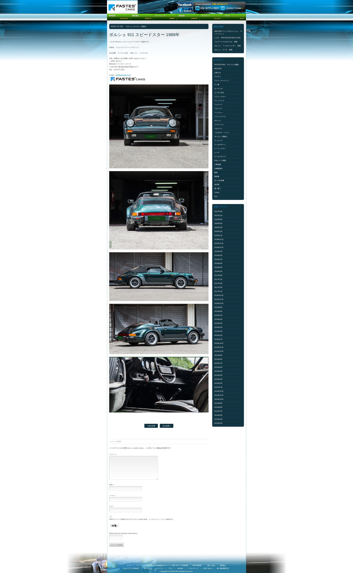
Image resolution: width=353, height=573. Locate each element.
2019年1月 (218, 259)
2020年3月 (218, 227)
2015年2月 (218, 383)
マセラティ (218, 129)
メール (112, 495)
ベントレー (218, 113)
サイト (111, 506)
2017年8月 (218, 275)
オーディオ (218, 89)
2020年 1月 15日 (117, 26)
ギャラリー (160, 568)
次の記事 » (167, 426)
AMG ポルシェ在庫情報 (180, 565)
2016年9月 (218, 307)
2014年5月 (218, 419)
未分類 (216, 184)
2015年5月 (218, 371)
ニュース (139, 565)
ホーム (129, 565)
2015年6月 (218, 367)
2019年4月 (218, 251)
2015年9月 (218, 355)
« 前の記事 (151, 426)
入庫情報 (217, 164)
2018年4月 (218, 271)
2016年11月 (218, 299)
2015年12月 (218, 343)
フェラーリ (218, 105)
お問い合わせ (207, 568)
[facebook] (185, 4)
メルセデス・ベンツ (221, 133)
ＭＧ (216, 196)
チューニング (219, 101)
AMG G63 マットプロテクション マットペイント (228, 32)
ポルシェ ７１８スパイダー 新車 (227, 46)
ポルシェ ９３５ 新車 (223, 50)
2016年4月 (218, 327)
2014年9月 (218, 403)
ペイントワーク (220, 117)
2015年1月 (218, 387)
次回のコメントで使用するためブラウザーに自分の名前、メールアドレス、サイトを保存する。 (141, 519)
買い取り (217, 188)
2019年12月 (218, 239)
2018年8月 (218, 263)
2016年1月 (218, 339)
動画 (216, 172)
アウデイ (217, 77)
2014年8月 (218, 407)
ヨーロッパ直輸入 (140, 26)
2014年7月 (218, 411)
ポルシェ (129, 26)
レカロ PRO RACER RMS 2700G (227, 38)
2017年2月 (218, 287)
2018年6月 (218, 267)
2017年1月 (218, 291)
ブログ (170, 568)
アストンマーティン (221, 81)
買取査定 (223, 565)
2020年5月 (218, 223)
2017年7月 (218, 279)
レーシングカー (220, 148)
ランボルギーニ (220, 144)
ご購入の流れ (210, 565)
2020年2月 (218, 231)
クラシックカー (220, 97)
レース (216, 152)
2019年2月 (218, 255)
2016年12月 (218, 295)
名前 (111, 484)
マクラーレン (219, 125)
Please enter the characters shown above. (123, 533)
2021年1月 (218, 215)
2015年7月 (218, 363)
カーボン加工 (219, 93)
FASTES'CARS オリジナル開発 (226, 65)
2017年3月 (218, 283)
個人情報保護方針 (223, 568)
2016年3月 (218, 331)
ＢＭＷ (216, 192)
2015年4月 (218, 375)
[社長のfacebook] (185, 10)
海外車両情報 (197, 565)
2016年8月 (218, 311)
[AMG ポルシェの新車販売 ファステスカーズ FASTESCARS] (122, 7)
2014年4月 (218, 423)
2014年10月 (218, 399)
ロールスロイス (220, 156)
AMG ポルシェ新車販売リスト (157, 565)
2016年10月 (218, 303)
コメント (113, 454)
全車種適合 (218, 168)
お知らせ (217, 73)
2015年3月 (218, 379)
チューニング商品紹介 (131, 568)
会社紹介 (180, 568)
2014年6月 (218, 415)
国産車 (216, 176)
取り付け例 (148, 568)
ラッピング (218, 140)
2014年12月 (218, 391)
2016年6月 (218, 319)
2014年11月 (218, 395)
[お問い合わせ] (219, 7)
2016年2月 (218, 335)
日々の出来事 (219, 180)
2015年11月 (218, 347)
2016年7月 (218, 315)
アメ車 (216, 85)
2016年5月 (218, 323)
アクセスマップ (193, 568)
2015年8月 (218, 359)
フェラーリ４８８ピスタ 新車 (225, 42)
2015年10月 (218, 351)
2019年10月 (218, 247)
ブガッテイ (218, 109)
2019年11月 (218, 243)
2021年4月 (218, 211)
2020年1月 (218, 235)
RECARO (217, 69)
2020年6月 (218, 219)
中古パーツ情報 (220, 160)
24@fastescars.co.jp (123, 75)
